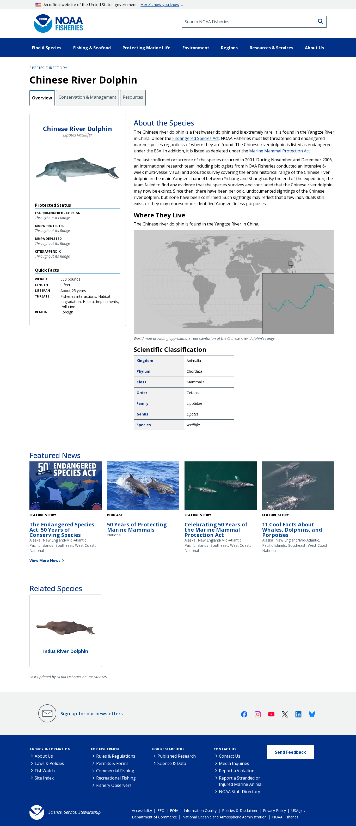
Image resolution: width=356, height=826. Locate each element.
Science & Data (171, 763)
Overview (42, 98)
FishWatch (45, 771)
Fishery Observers (114, 785)
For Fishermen (105, 749)
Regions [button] (229, 48)
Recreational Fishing (116, 778)
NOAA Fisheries (285, 817)
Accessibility (142, 810)
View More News (44, 560)
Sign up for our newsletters (91, 713)
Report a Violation (236, 771)
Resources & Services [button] (271, 48)
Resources (133, 97)
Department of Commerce (154, 817)
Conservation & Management (87, 97)
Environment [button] (195, 48)
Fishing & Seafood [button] (92, 48)
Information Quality (200, 810)
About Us (44, 756)
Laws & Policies (49, 763)
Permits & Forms (112, 763)
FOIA (174, 810)
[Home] (56, 22)
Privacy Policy (274, 810)
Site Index (44, 778)
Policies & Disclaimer (239, 810)
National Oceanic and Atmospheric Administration (224, 817)
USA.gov (298, 810)
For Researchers (168, 749)
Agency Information (49, 749)
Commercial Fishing (115, 771)
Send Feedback (290, 752)
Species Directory (48, 67)
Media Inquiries (234, 763)
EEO (160, 810)
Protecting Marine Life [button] (146, 48)
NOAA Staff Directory (239, 791)
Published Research (176, 756)
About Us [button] (314, 48)
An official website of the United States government (111, 4)
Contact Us (225, 749)
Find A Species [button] (46, 48)
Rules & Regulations (115, 756)
